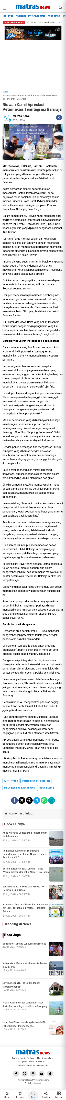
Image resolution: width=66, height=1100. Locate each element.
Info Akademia (36, 16)
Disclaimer (41, 1062)
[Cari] (60, 7)
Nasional (21, 16)
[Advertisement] (33, 64)
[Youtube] (42, 1074)
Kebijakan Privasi (26, 1062)
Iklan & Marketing (45, 1058)
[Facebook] (16, 1074)
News (13, 95)
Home (5, 95)
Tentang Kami (18, 1058)
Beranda (8, 16)
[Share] (59, 117)
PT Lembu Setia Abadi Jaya (19, 788)
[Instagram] (33, 1074)
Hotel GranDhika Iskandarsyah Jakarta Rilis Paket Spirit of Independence (25, 1024)
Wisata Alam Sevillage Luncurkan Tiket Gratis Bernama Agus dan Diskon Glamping (25, 1004)
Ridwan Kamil (46, 788)
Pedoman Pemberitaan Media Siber (32, 1065)
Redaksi (30, 1058)
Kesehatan (54, 16)
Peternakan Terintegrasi (36, 781)
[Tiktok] (50, 1074)
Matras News (21, 116)
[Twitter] (25, 1074)
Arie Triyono (11, 781)
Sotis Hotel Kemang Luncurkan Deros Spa (24, 944)
